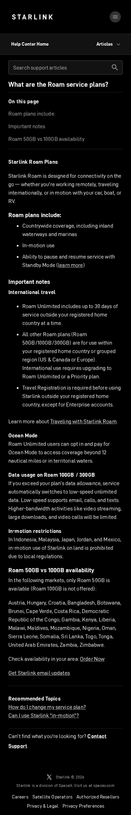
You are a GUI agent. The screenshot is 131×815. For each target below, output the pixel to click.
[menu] (115, 16)
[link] (32, 16)
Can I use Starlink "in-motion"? (43, 715)
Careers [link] (20, 797)
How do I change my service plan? (47, 707)
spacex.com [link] (104, 785)
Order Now (92, 659)
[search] (115, 67)
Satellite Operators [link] (52, 797)
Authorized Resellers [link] (98, 797)
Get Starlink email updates (39, 673)
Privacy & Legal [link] (43, 806)
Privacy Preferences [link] (83, 806)
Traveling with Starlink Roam (83, 421)
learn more (70, 265)
